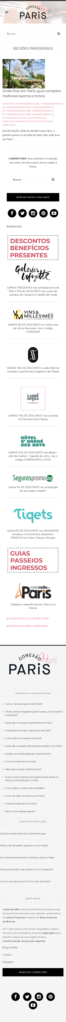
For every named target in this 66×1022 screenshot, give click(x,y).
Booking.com (14, 226)
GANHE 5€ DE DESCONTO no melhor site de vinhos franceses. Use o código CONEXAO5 (33, 328)
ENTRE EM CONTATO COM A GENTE (33, 197)
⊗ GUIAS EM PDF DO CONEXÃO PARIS (28, 618)
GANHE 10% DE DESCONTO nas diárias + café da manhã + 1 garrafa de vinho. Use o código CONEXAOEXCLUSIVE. (33, 456)
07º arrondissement (15, 114)
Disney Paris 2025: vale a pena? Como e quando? (26, 869)
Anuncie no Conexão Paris (33, 972)
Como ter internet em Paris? (20, 761)
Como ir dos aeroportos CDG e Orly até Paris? (25, 881)
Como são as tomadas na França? (23, 738)
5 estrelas (38, 118)
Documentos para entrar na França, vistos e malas (27, 857)
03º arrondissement (15, 107)
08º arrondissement (40, 114)
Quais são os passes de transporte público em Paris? (33, 746)
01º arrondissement (24, 104)
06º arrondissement (40, 111)
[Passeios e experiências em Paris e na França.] (33, 590)
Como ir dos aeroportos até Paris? (24, 703)
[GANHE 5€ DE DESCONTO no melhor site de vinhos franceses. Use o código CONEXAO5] (33, 315)
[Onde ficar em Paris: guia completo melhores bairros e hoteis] (24, 73)
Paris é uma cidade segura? (20, 811)
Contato (7, 954)
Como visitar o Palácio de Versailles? (25, 788)
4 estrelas (23, 118)
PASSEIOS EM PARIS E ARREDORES (28, 626)
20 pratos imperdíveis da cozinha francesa (23, 833)
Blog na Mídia (10, 947)
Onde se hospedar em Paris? (21, 803)
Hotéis (6, 104)
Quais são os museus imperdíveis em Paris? (28, 722)
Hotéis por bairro (14, 121)
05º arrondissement (15, 111)
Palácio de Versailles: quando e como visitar (24, 845)
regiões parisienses (33, 48)
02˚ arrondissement (49, 104)
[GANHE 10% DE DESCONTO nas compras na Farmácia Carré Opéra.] (33, 399)
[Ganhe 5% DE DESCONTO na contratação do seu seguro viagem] (33, 478)
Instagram (8, 962)
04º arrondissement (40, 107)
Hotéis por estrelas (38, 121)
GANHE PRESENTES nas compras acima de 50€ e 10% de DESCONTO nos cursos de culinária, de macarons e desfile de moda (33, 291)
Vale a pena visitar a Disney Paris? (23, 769)
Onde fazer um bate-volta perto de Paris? (28, 730)
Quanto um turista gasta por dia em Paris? (28, 753)
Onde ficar (9, 125)
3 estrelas (9, 118)
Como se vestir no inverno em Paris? (25, 795)
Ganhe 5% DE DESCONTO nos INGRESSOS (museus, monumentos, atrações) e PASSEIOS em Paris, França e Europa (33, 534)
